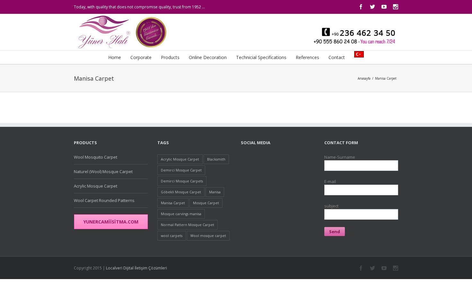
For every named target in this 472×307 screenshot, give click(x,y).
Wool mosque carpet (208, 235)
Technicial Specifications (261, 57)
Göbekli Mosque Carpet (181, 192)
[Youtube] (384, 6)
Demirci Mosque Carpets (182, 181)
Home (114, 57)
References (307, 57)
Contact (336, 57)
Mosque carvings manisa (181, 214)
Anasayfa (364, 78)
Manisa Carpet (386, 78)
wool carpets (171, 235)
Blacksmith (216, 159)
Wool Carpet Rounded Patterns (104, 200)
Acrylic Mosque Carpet (95, 186)
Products (170, 57)
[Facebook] (360, 6)
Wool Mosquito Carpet (95, 157)
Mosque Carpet (206, 203)
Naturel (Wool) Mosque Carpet (103, 171)
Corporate (141, 57)
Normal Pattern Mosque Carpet (187, 225)
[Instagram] (395, 6)
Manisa (215, 192)
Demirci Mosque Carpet (181, 170)
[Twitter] (372, 6)
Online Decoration (208, 57)
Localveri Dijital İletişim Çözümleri (136, 268)
